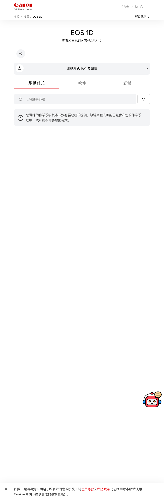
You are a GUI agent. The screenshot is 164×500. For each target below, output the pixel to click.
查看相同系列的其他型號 (80, 40)
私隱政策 (103, 489)
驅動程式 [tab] (37, 82)
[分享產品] (20, 53)
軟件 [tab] (82, 82)
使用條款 (87, 489)
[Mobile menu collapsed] (147, 6)
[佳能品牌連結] (23, 6)
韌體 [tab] (127, 82)
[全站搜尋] (141, 7)
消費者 (125, 6)
